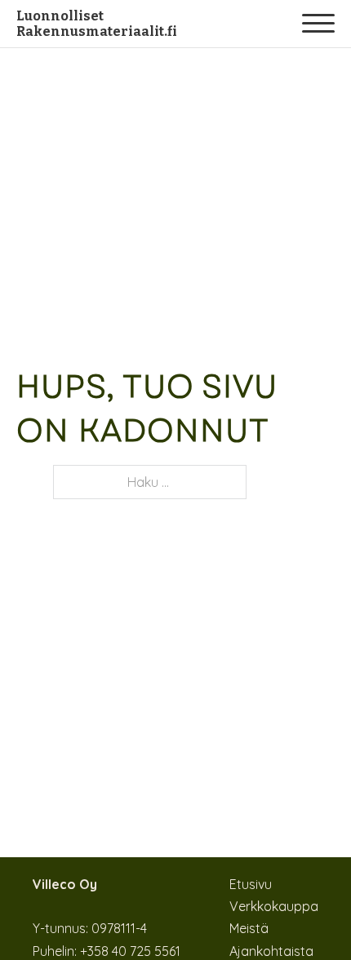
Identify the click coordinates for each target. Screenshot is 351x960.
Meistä (249, 928)
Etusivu (250, 884)
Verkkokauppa (273, 906)
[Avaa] (318, 23)
